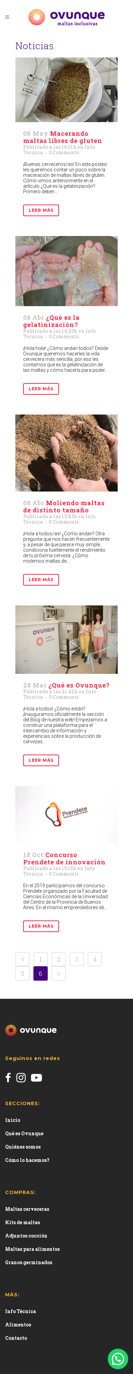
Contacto (16, 1338)
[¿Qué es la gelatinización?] (66, 271)
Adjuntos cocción (26, 1235)
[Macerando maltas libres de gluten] (66, 89)
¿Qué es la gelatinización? (51, 321)
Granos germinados (28, 1262)
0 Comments (64, 152)
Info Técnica (20, 1311)
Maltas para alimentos (32, 1249)
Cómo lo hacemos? (27, 1160)
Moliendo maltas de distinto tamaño (64, 506)
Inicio (12, 1120)
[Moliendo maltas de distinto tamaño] (66, 453)
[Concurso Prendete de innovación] (66, 814)
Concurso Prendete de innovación (64, 858)
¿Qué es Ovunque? (79, 685)
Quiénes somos (23, 1146)
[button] (118, 1359)
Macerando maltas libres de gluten (62, 137)
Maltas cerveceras (27, 1209)
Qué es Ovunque (24, 1133)
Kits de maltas (22, 1222)
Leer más (41, 210)
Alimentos (18, 1324)
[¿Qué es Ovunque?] (66, 639)
